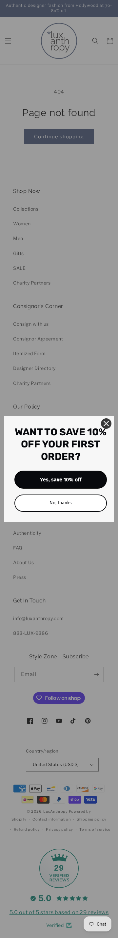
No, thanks (60, 503)
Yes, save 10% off (61, 480)
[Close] (106, 423)
